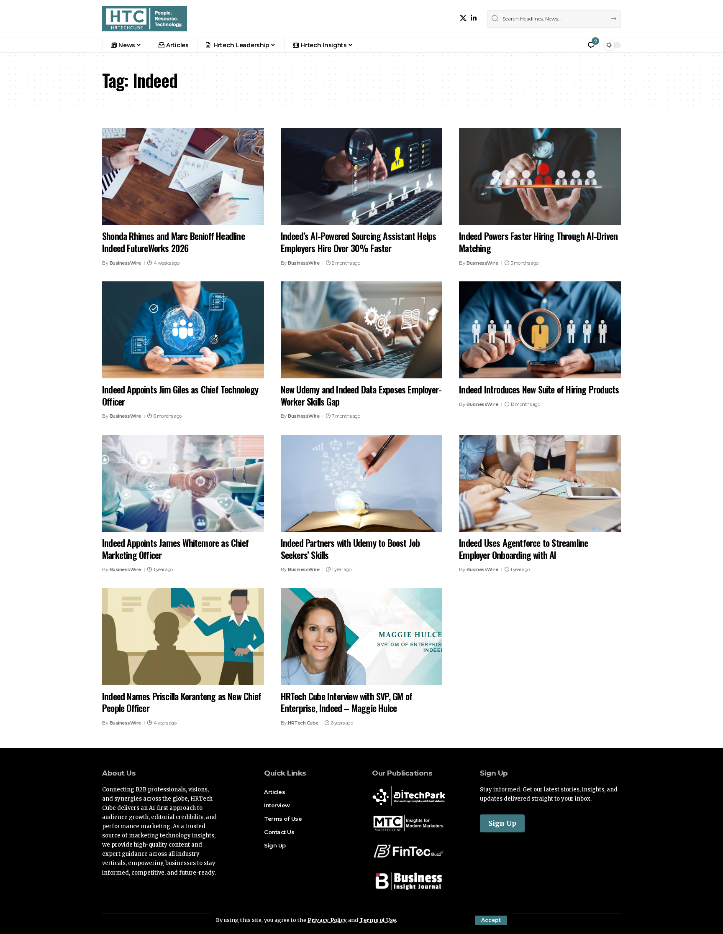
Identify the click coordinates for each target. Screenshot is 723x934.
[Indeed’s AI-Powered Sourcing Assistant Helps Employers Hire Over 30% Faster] (362, 176)
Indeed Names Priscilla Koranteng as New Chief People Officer (181, 702)
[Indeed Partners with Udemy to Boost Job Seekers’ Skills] (362, 483)
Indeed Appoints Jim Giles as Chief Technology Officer (180, 395)
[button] (491, 920)
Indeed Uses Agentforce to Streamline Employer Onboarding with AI (523, 548)
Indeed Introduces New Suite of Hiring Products (539, 389)
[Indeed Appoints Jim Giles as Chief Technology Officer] (183, 329)
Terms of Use (377, 919)
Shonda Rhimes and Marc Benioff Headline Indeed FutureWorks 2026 (173, 242)
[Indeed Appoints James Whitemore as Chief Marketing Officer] (183, 483)
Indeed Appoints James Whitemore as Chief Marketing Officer (175, 548)
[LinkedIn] (474, 18)
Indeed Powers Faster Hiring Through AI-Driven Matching (538, 242)
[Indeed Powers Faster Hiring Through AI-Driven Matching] (540, 176)
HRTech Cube (303, 723)
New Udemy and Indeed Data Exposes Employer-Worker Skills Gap (361, 395)
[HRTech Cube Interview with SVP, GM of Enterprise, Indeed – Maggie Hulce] (362, 636)
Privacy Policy (327, 919)
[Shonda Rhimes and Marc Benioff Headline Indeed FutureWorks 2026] (183, 176)
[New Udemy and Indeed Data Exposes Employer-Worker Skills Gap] (362, 329)
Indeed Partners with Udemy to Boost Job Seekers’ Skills (350, 548)
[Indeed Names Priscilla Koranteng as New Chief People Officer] (183, 636)
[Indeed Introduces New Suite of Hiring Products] (540, 329)
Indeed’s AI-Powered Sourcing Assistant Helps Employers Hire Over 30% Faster (358, 242)
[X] (463, 18)
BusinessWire (125, 263)
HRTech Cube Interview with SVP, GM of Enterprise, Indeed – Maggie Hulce (346, 702)
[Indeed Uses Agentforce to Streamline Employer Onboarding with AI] (540, 483)
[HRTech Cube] (144, 18)
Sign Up (502, 823)
